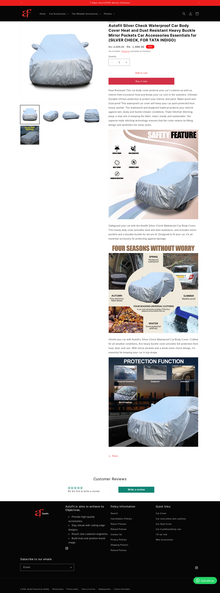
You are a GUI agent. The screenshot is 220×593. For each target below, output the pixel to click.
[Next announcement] (198, 3)
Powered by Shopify (41, 589)
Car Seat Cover (164, 524)
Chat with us (207, 580)
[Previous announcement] (21, 3)
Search (114, 513)
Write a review (136, 489)
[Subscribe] (70, 567)
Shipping (125, 51)
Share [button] (115, 456)
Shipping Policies (119, 545)
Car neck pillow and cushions (171, 518)
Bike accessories (164, 540)
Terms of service (88, 589)
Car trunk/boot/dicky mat (168, 529)
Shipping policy (104, 589)
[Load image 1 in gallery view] (29, 114)
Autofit (29, 589)
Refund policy (58, 589)
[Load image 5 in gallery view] (29, 135)
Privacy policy (72, 589)
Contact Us (116, 534)
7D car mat (161, 534)
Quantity (112, 56)
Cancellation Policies (121, 518)
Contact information (122, 589)
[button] (58, 14)
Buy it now (141, 81)
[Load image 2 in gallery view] (50, 114)
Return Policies (118, 524)
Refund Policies (119, 529)
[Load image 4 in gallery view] (91, 114)
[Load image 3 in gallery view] (71, 114)
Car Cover (161, 513)
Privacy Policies (119, 540)
